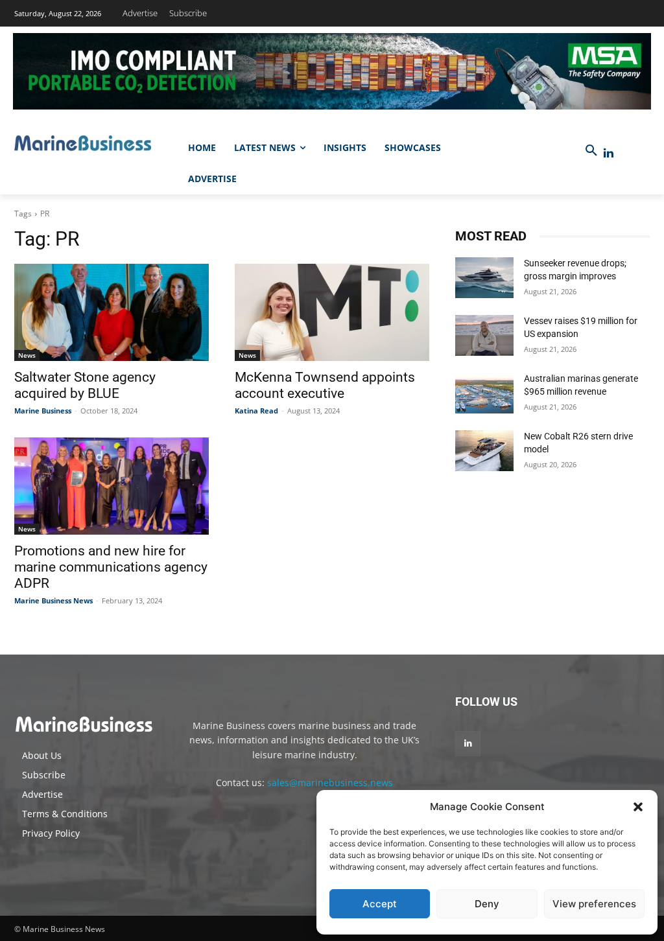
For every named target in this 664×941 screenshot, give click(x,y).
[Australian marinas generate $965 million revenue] (484, 393)
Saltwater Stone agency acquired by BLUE (85, 385)
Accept (379, 904)
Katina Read (256, 410)
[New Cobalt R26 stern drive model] (484, 450)
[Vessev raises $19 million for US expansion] (484, 335)
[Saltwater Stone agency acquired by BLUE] (111, 312)
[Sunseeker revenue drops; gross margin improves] (484, 277)
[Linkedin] (608, 153)
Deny (487, 904)
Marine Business (42, 410)
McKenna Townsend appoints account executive (325, 385)
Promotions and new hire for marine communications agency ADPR (111, 567)
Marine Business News (53, 600)
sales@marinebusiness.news (330, 782)
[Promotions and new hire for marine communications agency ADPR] (111, 486)
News (27, 355)
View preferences (594, 904)
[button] (638, 806)
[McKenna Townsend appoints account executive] (332, 312)
